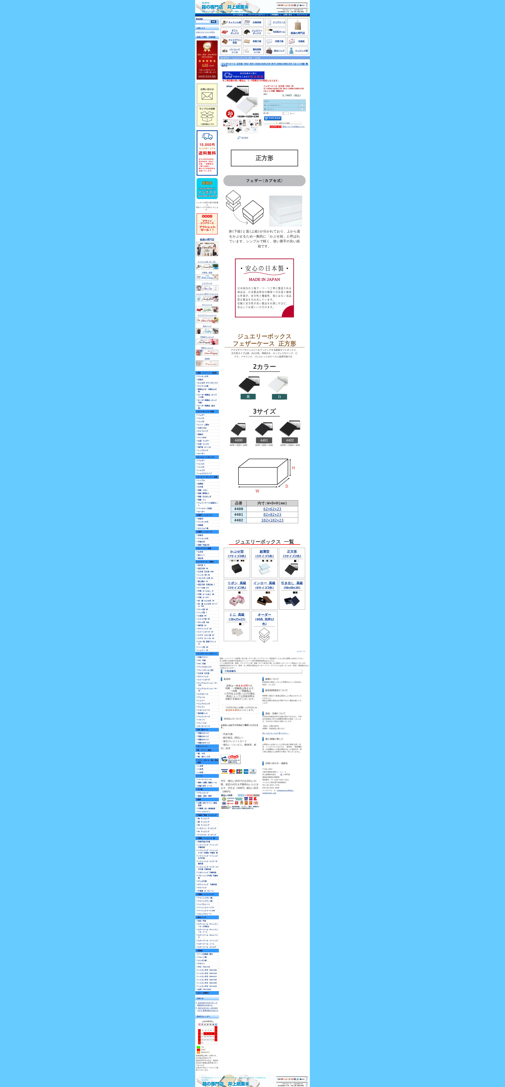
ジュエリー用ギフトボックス (207, 294)
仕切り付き (202, 428)
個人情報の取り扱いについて (210, 1077)
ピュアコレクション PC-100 (208, 684)
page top (302, 651)
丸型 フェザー (203, 441)
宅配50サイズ (203, 733)
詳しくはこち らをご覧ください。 (275, 733)
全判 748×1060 (204, 989)
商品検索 (199, 19)
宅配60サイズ (203, 736)
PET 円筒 (202, 664)
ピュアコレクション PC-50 (208, 690)
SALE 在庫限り (203, 993)
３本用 (200, 772)
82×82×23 (272, 514)
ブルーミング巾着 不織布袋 (208, 877)
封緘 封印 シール (205, 786)
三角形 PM (202, 616)
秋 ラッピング (203, 825)
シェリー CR (203, 650)
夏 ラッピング (203, 822)
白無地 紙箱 (207, 272)
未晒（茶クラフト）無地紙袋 (207, 804)
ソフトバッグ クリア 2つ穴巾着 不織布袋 (208, 868)
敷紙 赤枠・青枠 (205, 796)
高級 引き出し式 (204, 497)
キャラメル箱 (203, 386)
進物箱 (200, 525)
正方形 (200, 487)
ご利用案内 (274, 15)
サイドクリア (203, 431)
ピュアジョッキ (204, 704)
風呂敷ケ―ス (203, 713)
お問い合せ (288, 15)
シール (200, 776)
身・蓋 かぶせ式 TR (206, 601)
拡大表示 (244, 138)
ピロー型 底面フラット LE (207, 643)
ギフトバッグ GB (204, 629)
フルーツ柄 (202, 957)
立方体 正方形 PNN (206, 572)
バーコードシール (205, 779)
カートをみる (238, 15)
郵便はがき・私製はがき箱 (207, 390)
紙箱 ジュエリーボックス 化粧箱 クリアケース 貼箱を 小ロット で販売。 (227, 11)
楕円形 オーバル (204, 447)
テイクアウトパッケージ (207, 315)
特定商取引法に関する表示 (230, 1077)
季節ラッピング (207, 348)
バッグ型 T (202, 613)
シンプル (201, 480)
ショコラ (201, 470)
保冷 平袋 (202, 921)
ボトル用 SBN (203, 622)
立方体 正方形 (203, 673)
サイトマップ (302, 15)
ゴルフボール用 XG (205, 578)
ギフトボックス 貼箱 (205, 411)
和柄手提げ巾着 (204, 842)
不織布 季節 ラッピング (207, 815)
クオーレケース (204, 710)
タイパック (202, 888)
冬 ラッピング (203, 831)
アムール (201, 697)
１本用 (200, 766)
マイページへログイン (256, 15)
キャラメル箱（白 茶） (207, 262)
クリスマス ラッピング (207, 835)
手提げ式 (201, 542)
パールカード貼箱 (205, 508)
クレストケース (204, 717)
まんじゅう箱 (203, 528)
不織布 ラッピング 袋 (206, 838)
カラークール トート (206, 944)
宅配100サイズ (204, 743)
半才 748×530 (204, 967)
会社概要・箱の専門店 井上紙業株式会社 (253, 1077)
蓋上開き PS (203, 581)
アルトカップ (203, 793)
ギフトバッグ (203, 677)
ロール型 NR (203, 609)
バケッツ (201, 720)
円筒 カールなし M (205, 591)
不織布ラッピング (207, 337)
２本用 (200, 769)
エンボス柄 (202, 960)
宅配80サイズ (203, 740)
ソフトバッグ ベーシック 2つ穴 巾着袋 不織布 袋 (208, 851)
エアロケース (203, 694)
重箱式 (200, 434)
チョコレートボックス (205, 457)
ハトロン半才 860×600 (207, 970)
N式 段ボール (202, 730)
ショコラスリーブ (205, 473)
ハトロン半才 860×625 (207, 976)
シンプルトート (204, 904)
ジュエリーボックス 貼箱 (207, 477)
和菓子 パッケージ (204, 515)
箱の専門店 (205, 3)
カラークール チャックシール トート (208, 931)
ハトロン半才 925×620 (207, 986)
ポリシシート (202, 746)
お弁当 (200, 552)
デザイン (201, 964)
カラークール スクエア (207, 947)
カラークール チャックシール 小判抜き (208, 925)
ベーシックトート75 (206, 907)
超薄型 (200, 484)
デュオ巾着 (202, 881)
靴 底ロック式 (204, 757)
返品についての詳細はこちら (293, 127)
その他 (200, 789)
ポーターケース (204, 726)
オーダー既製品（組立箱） (206, 407)
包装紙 (207, 359)
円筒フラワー (203, 657)
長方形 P (201, 565)
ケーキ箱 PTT (203, 588)
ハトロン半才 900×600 (207, 983)
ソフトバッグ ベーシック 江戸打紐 (208, 857)
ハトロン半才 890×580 (207, 980)
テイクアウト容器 (204, 548)
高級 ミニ (202, 500)
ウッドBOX (202, 438)
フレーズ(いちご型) (206, 670)
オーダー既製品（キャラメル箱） (207, 396)
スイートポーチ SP (205, 632)
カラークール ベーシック (208, 941)
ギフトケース (207, 305)
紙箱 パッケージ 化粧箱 (207, 373)
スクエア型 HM (204, 619)
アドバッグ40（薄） (206, 898)
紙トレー (201, 555)
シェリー (201, 700)
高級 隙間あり (203, 493)
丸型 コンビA (203, 444)
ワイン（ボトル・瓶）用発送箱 (207, 761)
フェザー (201, 415)
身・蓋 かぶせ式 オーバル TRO (207, 605)
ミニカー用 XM (204, 575)
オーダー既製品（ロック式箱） (207, 401)
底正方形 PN (203, 568)
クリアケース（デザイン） (207, 654)
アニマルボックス (205, 667)
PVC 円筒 (202, 660)
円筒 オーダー (203, 597)
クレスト (201, 707)
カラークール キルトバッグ (208, 936)
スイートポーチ (204, 680)
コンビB (201, 421)
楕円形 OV (202, 625)
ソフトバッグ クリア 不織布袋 (207, 862)
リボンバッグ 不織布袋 (207, 872)
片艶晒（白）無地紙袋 (206, 808)
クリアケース (207, 283)
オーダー (201, 454)
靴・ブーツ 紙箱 (204, 750)
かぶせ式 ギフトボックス (208, 383)
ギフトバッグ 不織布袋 (207, 884)
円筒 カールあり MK (206, 594)
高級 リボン (203, 490)
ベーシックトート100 (206, 911)
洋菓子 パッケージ (204, 532)
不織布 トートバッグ (205, 894)
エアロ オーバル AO (206, 638)
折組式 (200, 380)
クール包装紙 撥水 (205, 954)
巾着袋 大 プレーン (206, 891)
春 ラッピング (203, 819)
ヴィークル (202, 723)
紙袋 (199, 799)
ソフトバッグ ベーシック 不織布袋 (208, 846)
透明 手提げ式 (203, 545)
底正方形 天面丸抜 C (206, 585)
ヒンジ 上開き (203, 425)
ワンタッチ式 (203, 376)
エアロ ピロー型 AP (206, 635)
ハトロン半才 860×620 (207, 973)
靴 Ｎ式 (201, 753)
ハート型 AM (203, 647)
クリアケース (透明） (206, 562)
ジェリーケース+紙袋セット (208, 504)
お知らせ (200, 998)
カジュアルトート (205, 914)
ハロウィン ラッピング (207, 828)
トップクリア (203, 450)
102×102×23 (272, 520)
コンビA (201, 418)
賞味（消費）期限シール (207, 783)
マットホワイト (204, 812)
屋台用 (200, 558)
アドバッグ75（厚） (206, 901)
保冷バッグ (207, 326)
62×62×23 (272, 509)
